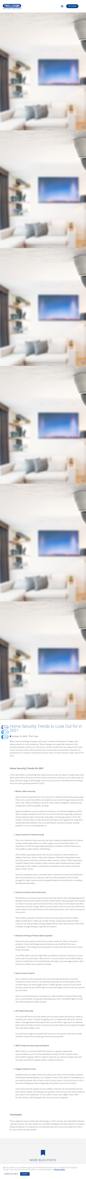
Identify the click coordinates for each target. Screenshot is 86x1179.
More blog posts (43, 1160)
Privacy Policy (59, 1169)
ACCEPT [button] (25, 1174)
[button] (62, 6)
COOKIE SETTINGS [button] (11, 1174)
